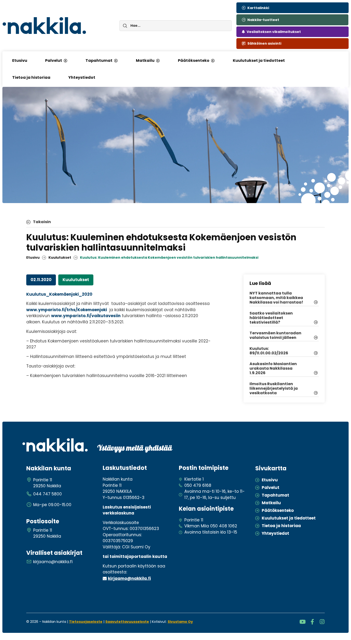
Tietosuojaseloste (85, 621)
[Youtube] (302, 621)
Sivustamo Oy (180, 621)
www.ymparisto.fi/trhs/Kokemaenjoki (66, 310)
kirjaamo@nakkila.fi (129, 578)
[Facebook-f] (312, 621)
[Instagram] (322, 621)
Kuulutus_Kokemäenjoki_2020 (59, 294)
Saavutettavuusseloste (127, 621)
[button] (65, 60)
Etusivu (33, 257)
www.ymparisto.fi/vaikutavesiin (86, 316)
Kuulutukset (59, 257)
